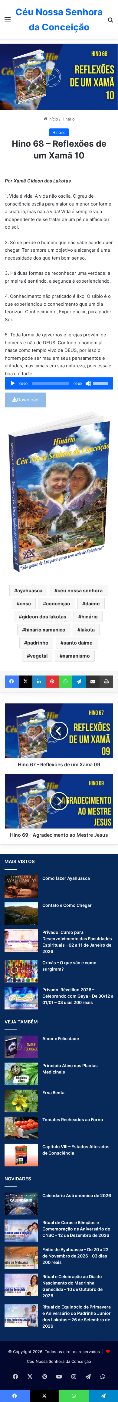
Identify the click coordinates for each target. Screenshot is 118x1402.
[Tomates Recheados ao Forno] (21, 1128)
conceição (58, 604)
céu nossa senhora (80, 590)
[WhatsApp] (65, 681)
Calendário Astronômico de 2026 (76, 1195)
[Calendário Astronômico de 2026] (21, 1204)
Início (52, 119)
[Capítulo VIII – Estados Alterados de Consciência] (21, 1155)
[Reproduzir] (13, 383)
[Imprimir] (106, 681)
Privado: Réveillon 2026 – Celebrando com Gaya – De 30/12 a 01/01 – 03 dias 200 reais (77, 996)
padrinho (37, 643)
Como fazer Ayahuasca (66, 878)
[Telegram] (79, 681)
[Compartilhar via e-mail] (93, 681)
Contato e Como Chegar (67, 905)
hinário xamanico (45, 630)
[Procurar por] (110, 22)
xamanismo (76, 656)
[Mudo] (88, 383)
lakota (87, 630)
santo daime (78, 643)
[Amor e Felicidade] (21, 1047)
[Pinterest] (52, 681)
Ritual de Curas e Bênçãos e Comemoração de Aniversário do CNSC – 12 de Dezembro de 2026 (76, 1229)
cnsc (25, 604)
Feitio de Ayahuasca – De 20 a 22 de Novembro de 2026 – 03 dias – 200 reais (76, 1256)
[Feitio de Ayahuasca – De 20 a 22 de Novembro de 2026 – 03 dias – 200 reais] (21, 1258)
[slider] (101, 382)
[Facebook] (12, 681)
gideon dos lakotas (44, 617)
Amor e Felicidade (60, 1038)
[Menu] (8, 22)
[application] (59, 383)
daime (92, 604)
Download (27, 400)
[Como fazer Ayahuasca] (21, 886)
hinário (89, 617)
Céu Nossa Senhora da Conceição (59, 1361)
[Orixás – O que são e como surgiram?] (21, 971)
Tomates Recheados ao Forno (72, 1119)
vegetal (39, 656)
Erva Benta (53, 1092)
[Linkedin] (39, 681)
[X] (26, 681)
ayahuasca (29, 590)
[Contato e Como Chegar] (21, 913)
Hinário (68, 119)
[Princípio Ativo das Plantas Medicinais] (21, 1074)
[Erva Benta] (21, 1101)
